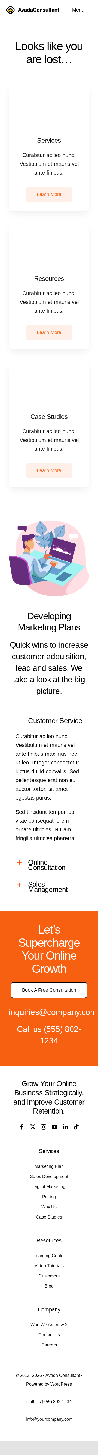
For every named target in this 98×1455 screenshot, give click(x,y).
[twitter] (32, 1127)
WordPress (61, 1384)
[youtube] (54, 1127)
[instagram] (43, 1127)
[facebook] (21, 1127)
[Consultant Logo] (32, 8)
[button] (49, 721)
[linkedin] (65, 1127)
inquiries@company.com (53, 1012)
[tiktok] (76, 1127)
